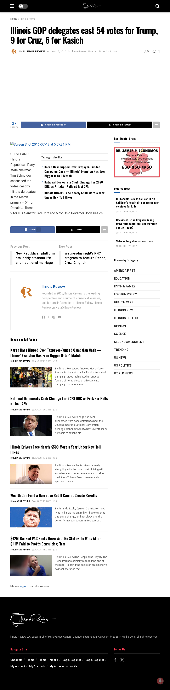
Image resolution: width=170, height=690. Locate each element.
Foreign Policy (125, 294)
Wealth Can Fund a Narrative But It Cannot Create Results (53, 495)
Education (122, 278)
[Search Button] (157, 6)
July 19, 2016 (58, 51)
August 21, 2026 (42, 361)
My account (17, 666)
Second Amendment (129, 342)
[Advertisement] (85, 86)
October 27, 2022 (127, 211)
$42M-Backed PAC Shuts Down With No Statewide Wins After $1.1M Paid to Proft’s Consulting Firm (55, 541)
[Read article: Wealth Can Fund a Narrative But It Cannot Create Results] (31, 517)
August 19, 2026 (42, 458)
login (23, 586)
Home (13, 19)
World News (123, 373)
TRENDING (121, 350)
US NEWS (120, 358)
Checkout (16, 660)
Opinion (120, 326)
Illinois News (28, 19)
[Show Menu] (12, 6)
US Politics (123, 365)
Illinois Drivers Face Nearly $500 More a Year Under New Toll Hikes (74, 195)
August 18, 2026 (42, 549)
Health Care (123, 302)
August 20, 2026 (42, 409)
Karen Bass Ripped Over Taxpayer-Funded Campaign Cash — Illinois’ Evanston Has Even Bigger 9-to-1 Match (75, 171)
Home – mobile (48, 660)
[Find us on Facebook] (115, 660)
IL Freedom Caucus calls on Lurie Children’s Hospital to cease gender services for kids (137, 202)
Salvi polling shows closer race (134, 241)
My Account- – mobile (63, 666)
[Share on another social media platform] (156, 125)
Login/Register (71, 660)
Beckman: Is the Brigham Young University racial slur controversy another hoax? (136, 223)
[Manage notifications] (160, 681)
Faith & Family (124, 286)
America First (124, 271)
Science (120, 334)
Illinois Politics (127, 318)
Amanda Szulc (21, 501)
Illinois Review (34, 51)
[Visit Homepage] (92, 6)
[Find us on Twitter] (122, 660)
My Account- (37, 666)
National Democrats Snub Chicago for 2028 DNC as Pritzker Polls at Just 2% (73, 184)
